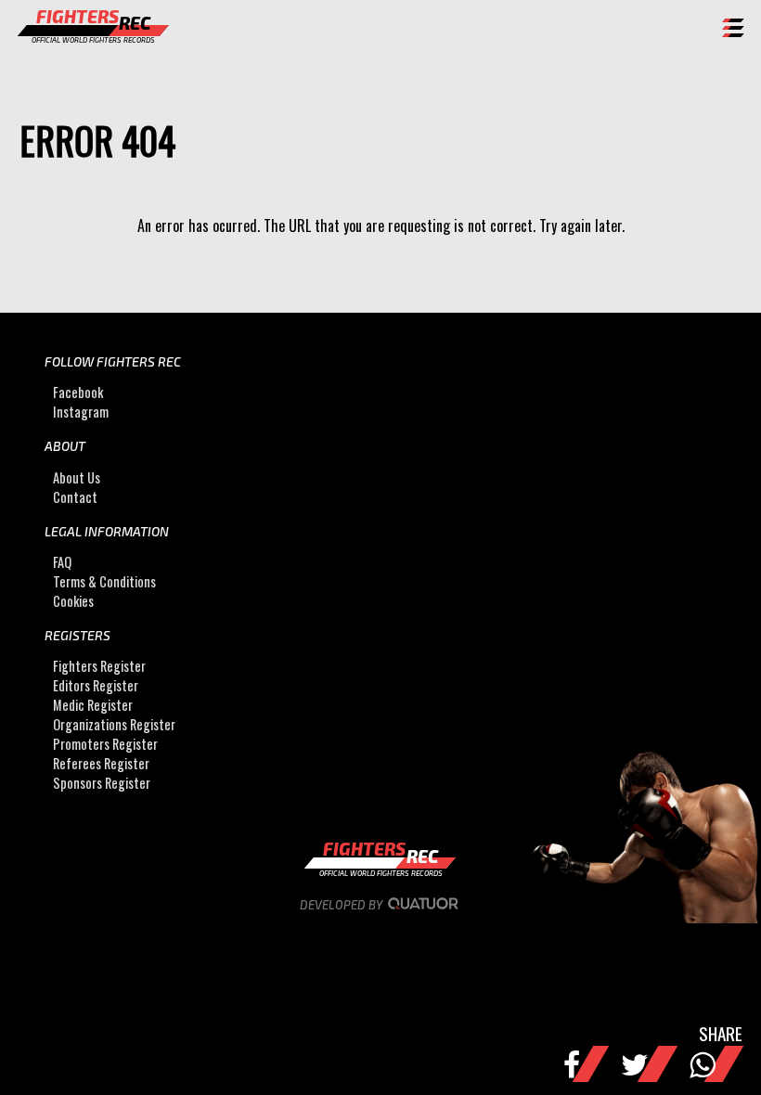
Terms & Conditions (104, 581)
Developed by (342, 904)
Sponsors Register (101, 783)
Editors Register (95, 685)
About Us (76, 477)
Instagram (81, 411)
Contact (75, 497)
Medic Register (93, 705)
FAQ (62, 562)
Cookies (73, 601)
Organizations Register (114, 724)
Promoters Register (105, 744)
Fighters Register (99, 666)
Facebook (78, 392)
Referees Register (101, 763)
